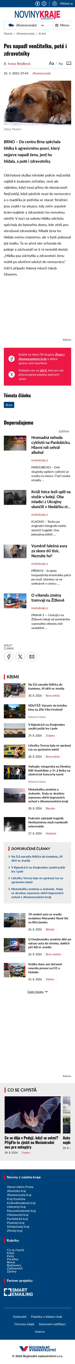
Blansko (50, 808)
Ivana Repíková (19, 63)
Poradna (12, 1259)
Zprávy (11, 1271)
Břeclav (50, 929)
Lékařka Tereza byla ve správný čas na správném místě (49, 747)
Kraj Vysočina (16, 1199)
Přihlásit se (66, 3)
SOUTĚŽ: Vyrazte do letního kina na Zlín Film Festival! (47, 707)
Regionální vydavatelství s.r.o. (43, 1356)
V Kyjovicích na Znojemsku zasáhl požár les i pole (46, 726)
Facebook (37, 3)
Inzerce (40, 1331)
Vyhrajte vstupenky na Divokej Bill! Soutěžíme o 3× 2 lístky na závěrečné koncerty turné (49, 770)
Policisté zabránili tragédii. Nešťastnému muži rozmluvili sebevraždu (48, 822)
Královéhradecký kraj (21, 1203)
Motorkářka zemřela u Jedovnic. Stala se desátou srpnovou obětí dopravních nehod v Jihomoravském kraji (48, 795)
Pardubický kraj (17, 1218)
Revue (11, 1262)
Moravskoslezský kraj (21, 1210)
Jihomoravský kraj (19, 1195)
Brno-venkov (53, 954)
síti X (43, 370)
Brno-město (53, 695)
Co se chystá (22, 1090)
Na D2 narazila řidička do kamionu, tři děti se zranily (46, 686)
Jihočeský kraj (16, 1191)
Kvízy (10, 1256)
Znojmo (50, 735)
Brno (9, 405)
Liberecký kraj (16, 1206)
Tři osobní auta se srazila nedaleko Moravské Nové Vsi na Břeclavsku (48, 918)
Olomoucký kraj (17, 1214)
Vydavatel (19, 1316)
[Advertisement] (37, 309)
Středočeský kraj (18, 1226)
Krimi (42, 33)
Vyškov (50, 979)
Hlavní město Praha (20, 1187)
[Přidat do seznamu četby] (69, 63)
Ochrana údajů (24, 1324)
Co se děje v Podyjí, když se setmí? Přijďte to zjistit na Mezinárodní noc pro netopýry (31, 1142)
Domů (8, 33)
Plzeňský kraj (15, 1222)
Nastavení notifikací (52, 1324)
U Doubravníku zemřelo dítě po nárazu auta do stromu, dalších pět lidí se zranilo (49, 943)
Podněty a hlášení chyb (46, 1316)
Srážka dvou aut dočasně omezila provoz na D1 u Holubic (45, 968)
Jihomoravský (26, 25)
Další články (36, 992)
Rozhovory (14, 1265)
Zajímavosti (14, 1268)
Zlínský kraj (14, 1230)
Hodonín (51, 833)
